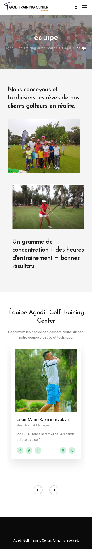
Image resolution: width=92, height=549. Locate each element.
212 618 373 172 (72, 450)
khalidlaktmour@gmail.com (63, 450)
